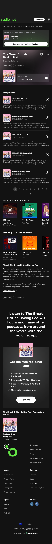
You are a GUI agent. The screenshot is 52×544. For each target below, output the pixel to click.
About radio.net (35, 450)
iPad (5, 509)
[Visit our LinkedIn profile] (32, 504)
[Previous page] (11, 189)
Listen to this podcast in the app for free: (19, 32)
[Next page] (26, 194)
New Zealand (27, 524)
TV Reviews (18, 65)
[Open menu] (49, 19)
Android (7, 513)
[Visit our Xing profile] (37, 504)
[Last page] (31, 194)
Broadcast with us (36, 463)
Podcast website (9, 291)
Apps (32, 479)
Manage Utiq (8, 488)
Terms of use (9, 475)
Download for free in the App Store (26, 44)
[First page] (6, 189)
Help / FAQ (34, 483)
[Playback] (46, 78)
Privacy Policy (9, 479)
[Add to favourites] (41, 54)
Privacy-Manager (10, 492)
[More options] (47, 54)
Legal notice (8, 483)
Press (32, 454)
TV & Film (7, 65)
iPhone (6, 504)
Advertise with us (36, 458)
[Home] (4, 26)
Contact (33, 475)
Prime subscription (37, 488)
